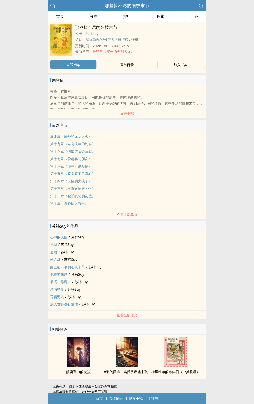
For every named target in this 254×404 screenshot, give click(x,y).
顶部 (154, 398)
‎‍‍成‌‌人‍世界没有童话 (64, 304)
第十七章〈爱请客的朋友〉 (71, 158)
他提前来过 (58, 274)
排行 (127, 16)
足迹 (194, 16)
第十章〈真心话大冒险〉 (69, 203)
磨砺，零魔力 (60, 281)
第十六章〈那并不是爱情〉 (71, 166)
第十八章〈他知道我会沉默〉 (72, 151)
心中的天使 (58, 237)
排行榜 (123, 39)
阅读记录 (116, 398)
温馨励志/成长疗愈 (100, 39)
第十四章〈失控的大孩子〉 (71, 181)
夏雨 (53, 252)
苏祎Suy (92, 33)
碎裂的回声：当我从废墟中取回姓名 (130, 372)
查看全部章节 (127, 214)
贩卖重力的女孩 (78, 372)
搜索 (160, 16)
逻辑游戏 (57, 296)
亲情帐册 (57, 289)
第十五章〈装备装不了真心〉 (72, 173)
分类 (93, 16)
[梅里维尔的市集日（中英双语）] (175, 365)
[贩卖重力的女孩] (78, 365)
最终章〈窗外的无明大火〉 (113, 51)
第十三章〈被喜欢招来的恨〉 (72, 188)
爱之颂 (55, 259)
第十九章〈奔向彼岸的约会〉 (72, 143)
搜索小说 (136, 398)
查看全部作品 (127, 315)
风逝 (53, 244)
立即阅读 (73, 64)
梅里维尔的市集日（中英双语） (175, 372)
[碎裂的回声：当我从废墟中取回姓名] (127, 365)
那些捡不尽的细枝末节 (127, 5)
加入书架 (181, 64)
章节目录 (127, 64)
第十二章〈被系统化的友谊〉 (72, 196)
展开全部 (127, 113)
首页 (60, 16)
